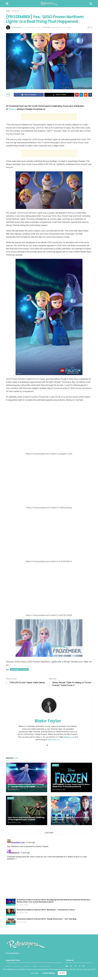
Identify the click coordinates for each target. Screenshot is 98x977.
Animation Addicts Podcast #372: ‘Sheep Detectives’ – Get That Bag (46, 919)
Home (8, 11)
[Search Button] (91, 3)
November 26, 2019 (59, 789)
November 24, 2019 (14, 822)
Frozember (15, 11)
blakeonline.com (53, 740)
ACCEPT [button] (62, 973)
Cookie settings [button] (48, 973)
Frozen (24, 669)
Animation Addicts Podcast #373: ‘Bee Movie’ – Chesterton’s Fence (46, 910)
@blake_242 (69, 737)
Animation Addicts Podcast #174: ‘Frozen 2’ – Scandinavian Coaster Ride (26, 785)
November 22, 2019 (59, 822)
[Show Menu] (7, 3)
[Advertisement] (49, 116)
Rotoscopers (15, 953)
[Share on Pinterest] (77, 95)
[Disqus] (49, 868)
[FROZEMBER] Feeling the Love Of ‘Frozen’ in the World (71, 818)
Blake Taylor (17, 27)
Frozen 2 (12, 109)
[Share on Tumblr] (90, 95)
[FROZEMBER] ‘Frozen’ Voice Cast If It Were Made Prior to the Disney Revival (71, 785)
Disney (55, 765)
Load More (49, 833)
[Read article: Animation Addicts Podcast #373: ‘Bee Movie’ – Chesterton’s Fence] (11, 912)
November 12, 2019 (33, 27)
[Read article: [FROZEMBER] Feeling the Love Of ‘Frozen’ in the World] (71, 810)
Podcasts (11, 765)
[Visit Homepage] (48, 3)
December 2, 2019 (14, 789)
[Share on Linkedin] (81, 95)
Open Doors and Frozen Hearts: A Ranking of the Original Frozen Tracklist (26, 818)
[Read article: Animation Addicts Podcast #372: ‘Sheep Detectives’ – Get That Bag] (11, 921)
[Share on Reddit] (86, 95)
